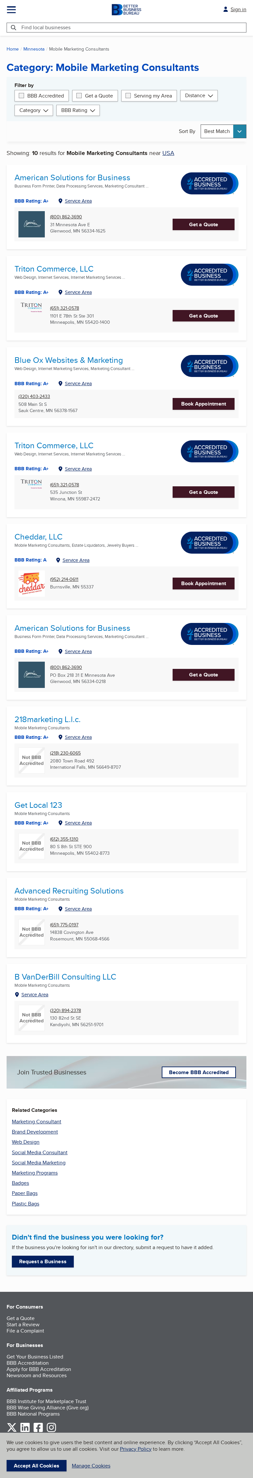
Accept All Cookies (36, 1465)
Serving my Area (153, 96)
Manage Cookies (91, 1466)
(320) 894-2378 (65, 1010)
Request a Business (43, 1261)
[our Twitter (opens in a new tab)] (12, 1431)
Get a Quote (99, 96)
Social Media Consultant (40, 1152)
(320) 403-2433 (34, 396)
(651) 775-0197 (64, 925)
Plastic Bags (25, 1203)
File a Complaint (25, 1331)
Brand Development (35, 1132)
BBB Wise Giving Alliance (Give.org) (48, 1407)
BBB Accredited (45, 96)
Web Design (26, 1142)
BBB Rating (74, 110)
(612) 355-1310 (64, 839)
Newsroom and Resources (37, 1375)
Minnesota (33, 49)
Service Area (78, 200)
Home (13, 49)
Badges (20, 1183)
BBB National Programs (33, 1414)
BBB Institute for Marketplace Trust (46, 1401)
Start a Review (23, 1324)
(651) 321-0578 (64, 308)
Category (30, 110)
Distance (195, 95)
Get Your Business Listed (35, 1356)
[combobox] (223, 131)
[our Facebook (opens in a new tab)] (38, 1431)
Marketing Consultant (36, 1121)
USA (168, 153)
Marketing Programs (35, 1173)
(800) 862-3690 (66, 217)
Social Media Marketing (39, 1162)
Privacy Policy (136, 1449)
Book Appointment (203, 404)
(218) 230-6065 (65, 753)
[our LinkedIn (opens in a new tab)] (25, 1431)
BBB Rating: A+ (31, 292)
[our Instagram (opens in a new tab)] (51, 1431)
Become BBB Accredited (199, 1072)
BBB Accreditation (28, 1363)
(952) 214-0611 (64, 579)
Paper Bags (25, 1193)
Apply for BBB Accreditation (39, 1369)
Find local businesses (45, 27)
